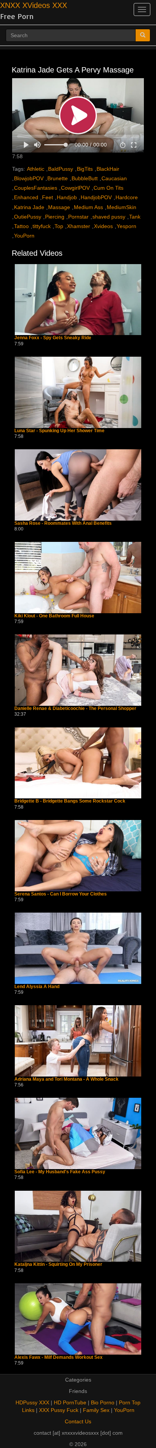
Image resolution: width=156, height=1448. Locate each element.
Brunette (57, 178)
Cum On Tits (108, 188)
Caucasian (114, 178)
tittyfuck (42, 226)
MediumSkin (121, 207)
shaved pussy (108, 217)
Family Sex (96, 1410)
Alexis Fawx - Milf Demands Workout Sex (58, 1357)
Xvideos (103, 226)
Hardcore (126, 197)
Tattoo (21, 226)
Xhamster (78, 226)
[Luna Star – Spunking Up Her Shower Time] (78, 392)
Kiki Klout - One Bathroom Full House (54, 616)
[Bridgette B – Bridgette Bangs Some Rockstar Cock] (78, 763)
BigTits (85, 169)
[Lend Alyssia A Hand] (78, 948)
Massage (59, 207)
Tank (134, 217)
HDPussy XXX (32, 1402)
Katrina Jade (29, 207)
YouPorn (24, 236)
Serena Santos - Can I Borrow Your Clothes (60, 894)
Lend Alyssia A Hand (36, 986)
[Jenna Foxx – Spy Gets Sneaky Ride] (78, 300)
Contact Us (78, 1421)
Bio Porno (102, 1402)
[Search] (142, 35)
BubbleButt (85, 178)
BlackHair (108, 169)
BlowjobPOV (29, 178)
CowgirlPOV (75, 188)
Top (59, 226)
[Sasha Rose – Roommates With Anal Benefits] (78, 485)
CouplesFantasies (35, 188)
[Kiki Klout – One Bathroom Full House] (78, 577)
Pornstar (78, 217)
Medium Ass (88, 207)
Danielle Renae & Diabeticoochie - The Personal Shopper (75, 708)
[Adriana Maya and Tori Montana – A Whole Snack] (78, 1041)
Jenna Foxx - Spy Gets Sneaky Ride (52, 337)
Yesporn (126, 226)
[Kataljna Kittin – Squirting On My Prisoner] (78, 1226)
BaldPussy (60, 169)
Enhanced (26, 197)
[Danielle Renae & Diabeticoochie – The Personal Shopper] (78, 670)
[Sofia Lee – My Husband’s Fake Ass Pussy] (78, 1133)
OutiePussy (27, 217)
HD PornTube (70, 1402)
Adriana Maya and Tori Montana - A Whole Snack (66, 1079)
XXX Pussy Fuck (58, 1410)
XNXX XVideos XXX (33, 5)
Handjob (67, 197)
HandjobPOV (96, 197)
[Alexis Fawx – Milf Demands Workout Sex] (78, 1319)
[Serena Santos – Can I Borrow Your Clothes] (78, 856)
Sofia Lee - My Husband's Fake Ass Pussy (59, 1171)
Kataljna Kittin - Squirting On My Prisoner (58, 1264)
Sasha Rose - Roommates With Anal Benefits (63, 523)
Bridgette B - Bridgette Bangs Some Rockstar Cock (69, 801)
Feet (47, 197)
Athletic (35, 169)
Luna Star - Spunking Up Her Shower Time (59, 430)
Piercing (54, 217)
